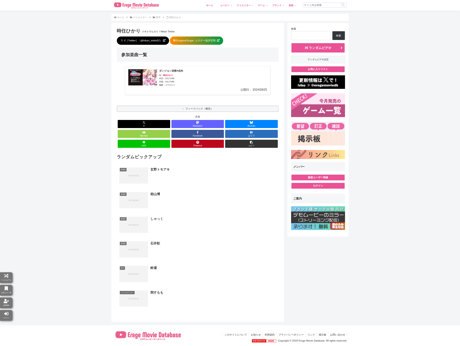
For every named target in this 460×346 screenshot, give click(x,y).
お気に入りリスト (318, 69)
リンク (311, 334)
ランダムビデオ (320, 48)
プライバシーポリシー (291, 334)
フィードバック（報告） (199, 108)
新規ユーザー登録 (318, 177)
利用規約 (270, 334)
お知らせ (256, 334)
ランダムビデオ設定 (318, 59)
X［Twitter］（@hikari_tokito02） (143, 40)
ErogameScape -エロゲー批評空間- (196, 40)
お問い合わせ (337, 334)
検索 (293, 28)
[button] (343, 5)
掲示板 (322, 334)
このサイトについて (235, 334)
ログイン (318, 185)
